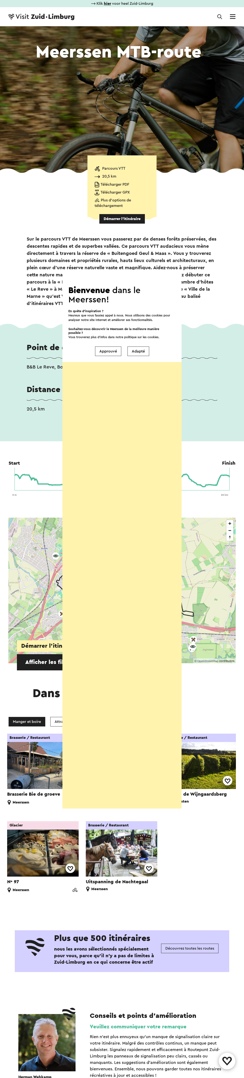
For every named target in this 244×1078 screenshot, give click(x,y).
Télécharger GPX (115, 192)
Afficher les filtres (49, 662)
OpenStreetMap (208, 661)
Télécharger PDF (115, 184)
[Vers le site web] (75, 890)
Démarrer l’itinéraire (122, 219)
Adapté (138, 351)
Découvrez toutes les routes (189, 948)
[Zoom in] (229, 523)
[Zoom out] (229, 530)
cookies (152, 336)
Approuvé (108, 351)
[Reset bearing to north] (229, 537)
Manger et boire (27, 722)
